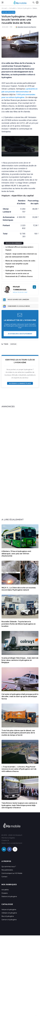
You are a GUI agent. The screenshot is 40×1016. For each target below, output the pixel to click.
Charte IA (5, 840)
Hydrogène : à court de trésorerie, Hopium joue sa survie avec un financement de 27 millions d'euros (19, 273)
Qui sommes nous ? (9, 866)
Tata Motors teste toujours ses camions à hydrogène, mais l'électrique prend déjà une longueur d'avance (19, 805)
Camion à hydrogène (9, 920)
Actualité (12, 8)
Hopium (13, 344)
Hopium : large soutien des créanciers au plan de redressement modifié (21, 255)
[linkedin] (4, 849)
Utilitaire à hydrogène (9, 913)
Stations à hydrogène (9, 896)
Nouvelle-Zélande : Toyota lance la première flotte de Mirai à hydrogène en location (19, 624)
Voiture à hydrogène (9, 909)
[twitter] (15, 849)
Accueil (4, 8)
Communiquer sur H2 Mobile (12, 873)
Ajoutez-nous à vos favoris (27, 27)
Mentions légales (8, 838)
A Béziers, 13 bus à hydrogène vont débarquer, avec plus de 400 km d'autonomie (16, 553)
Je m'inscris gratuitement (20, 334)
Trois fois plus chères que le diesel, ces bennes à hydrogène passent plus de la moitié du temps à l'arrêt (18, 733)
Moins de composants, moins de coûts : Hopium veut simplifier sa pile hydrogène (20, 264)
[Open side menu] (2, 2)
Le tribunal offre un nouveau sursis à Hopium (19, 248)
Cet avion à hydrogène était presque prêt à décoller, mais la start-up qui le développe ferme (20, 696)
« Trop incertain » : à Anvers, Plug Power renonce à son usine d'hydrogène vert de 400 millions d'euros (19, 769)
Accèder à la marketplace (20, 383)
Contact (4, 877)
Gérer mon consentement (12, 843)
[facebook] (9, 849)
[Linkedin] (34, 287)
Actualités (5, 890)
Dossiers (5, 893)
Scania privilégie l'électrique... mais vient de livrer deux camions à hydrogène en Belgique (20, 660)
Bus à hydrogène (8, 916)
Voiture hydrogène (24, 8)
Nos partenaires (7, 870)
